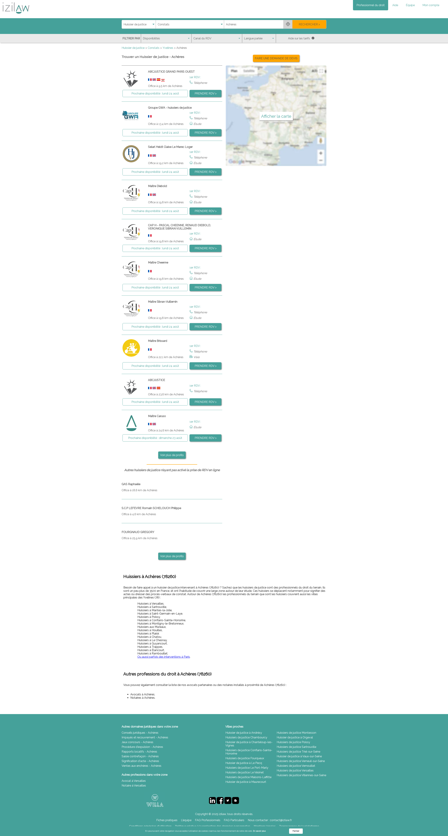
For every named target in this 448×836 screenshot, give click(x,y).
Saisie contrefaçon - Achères (140, 756)
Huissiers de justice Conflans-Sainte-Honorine (248, 752)
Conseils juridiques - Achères (140, 732)
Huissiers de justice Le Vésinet (244, 772)
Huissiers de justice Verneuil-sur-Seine (301, 761)
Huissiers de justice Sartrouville (296, 747)
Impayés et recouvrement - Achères (145, 737)
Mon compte (430, 5)
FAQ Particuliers (234, 820)
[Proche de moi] (288, 24)
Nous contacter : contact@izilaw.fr (270, 820)
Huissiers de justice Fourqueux (244, 758)
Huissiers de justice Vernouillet (296, 765)
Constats (153, 48)
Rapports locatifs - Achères (139, 751)
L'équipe (186, 820)
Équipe (410, 5)
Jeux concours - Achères (137, 742)
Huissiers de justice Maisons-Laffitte (248, 777)
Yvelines (168, 48)
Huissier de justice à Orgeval (295, 737)
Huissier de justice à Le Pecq (243, 763)
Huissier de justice (133, 48)
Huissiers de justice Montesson (296, 732)
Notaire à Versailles (134, 785)
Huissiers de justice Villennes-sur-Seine (301, 775)
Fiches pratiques (166, 820)
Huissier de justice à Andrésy (243, 732)
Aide (395, 5)
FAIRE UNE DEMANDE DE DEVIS (276, 58)
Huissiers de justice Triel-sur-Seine (298, 751)
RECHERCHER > (309, 24)
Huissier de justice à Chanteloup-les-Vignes (248, 743)
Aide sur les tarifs (299, 38)
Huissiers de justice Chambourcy (246, 737)
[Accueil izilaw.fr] (15, 14)
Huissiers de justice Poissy (293, 742)
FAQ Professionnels (207, 820)
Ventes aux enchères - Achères (141, 765)
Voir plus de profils (172, 455)
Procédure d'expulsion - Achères (142, 747)
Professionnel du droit (370, 5)
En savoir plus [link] (259, 831)
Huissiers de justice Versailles (295, 770)
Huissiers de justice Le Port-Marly (246, 767)
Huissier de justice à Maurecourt (245, 782)
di (123, 24)
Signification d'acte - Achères (140, 761)
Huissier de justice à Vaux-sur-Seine (299, 756)
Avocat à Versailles (134, 780)
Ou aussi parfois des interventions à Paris (163, 656)
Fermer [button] (296, 831)
